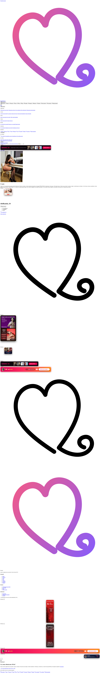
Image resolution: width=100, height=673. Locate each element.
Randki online (17, 124)
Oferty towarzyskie (3, 117)
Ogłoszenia (3, 106)
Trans (11, 131)
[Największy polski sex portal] (50, 611)
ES (17, 143)
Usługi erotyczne (10, 120)
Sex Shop (10, 140)
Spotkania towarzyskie (9, 127)
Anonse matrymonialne (21, 113)
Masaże (14, 131)
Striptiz (24, 131)
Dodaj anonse (4, 589)
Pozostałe (2, 132)
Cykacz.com (10, 139)
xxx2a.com (6, 139)
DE (16, 143)
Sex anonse (9, 113)
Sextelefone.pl (14, 136)
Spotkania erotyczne (16, 127)
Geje (18, 131)
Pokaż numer (4, 206)
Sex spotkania (2, 127)
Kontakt (3, 595)
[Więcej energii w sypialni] (8, 192)
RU (13, 143)
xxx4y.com (2, 139)
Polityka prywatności (5, 594)
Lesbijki (21, 131)
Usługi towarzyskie (3, 120)
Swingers (28, 131)
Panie (2, 131)
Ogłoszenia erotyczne (12, 110)
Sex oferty (8, 117)
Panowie (5, 131)
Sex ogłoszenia (18, 110)
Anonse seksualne (28, 113)
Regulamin (4, 593)
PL (10, 143)
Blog (3, 588)
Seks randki (6, 124)
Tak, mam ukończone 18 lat (5, 668)
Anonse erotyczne (14, 113)
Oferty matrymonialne (14, 117)
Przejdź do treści (3, 0)
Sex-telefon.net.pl (20, 136)
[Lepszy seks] (8, 334)
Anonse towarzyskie (3, 113)
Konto (2, 141)
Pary (9, 131)
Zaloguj (6, 142)
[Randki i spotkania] (8, 322)
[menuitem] (2, 103)
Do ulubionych (3, 212)
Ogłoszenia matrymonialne (30, 110)
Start (1, 105)
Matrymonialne (33, 131)
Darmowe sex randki (11, 124)
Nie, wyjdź (13, 668)
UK (12, 143)
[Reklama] (1, 659)
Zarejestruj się (2, 142)
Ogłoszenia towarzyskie (4, 110)
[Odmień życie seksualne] (8, 351)
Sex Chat (7, 140)
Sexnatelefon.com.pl (8, 136)
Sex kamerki (3, 140)
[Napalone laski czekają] (50, 635)
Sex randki (2, 124)
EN (14, 143)
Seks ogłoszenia (23, 110)
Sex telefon (3, 136)
